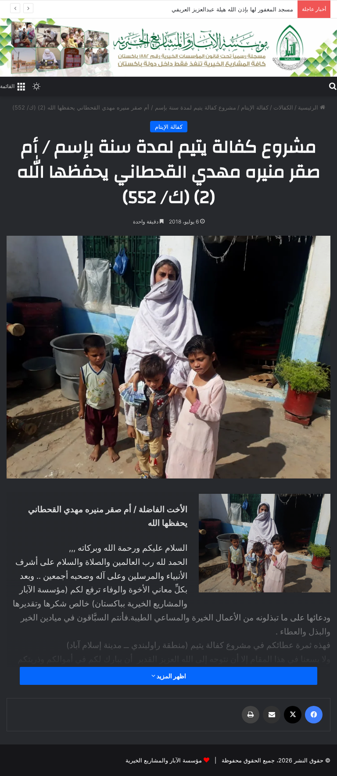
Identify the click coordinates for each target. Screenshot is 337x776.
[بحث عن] (332, 85)
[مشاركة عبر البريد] (271, 714)
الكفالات (283, 107)
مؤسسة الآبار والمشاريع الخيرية (163, 760)
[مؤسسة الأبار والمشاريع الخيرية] (168, 47)
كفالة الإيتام (255, 107)
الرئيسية (309, 107)
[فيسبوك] (314, 714)
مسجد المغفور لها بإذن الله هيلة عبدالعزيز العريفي (232, 9)
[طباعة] (250, 714)
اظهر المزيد (170, 676)
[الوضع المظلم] (36, 85)
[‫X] (292, 714)
